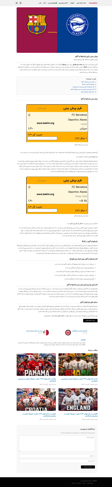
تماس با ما (78, 483)
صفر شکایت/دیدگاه (78, 60)
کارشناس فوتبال (52, 384)
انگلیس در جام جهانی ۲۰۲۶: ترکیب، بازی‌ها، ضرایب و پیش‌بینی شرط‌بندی (81, 415)
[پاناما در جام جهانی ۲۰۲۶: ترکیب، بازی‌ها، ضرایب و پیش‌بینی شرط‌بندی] (36, 364)
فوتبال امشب (51, 3)
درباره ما (84, 483)
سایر (40, 3)
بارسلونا (64, 65)
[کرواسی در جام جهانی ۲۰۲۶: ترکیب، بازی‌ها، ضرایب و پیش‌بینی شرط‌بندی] (36, 399)
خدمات (73, 483)
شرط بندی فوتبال (77, 65)
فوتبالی (96, 60)
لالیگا (85, 67)
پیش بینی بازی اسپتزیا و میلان (34, 332)
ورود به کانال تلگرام (90, 320)
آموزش (72, 3)
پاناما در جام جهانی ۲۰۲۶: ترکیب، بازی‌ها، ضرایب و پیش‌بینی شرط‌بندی (37, 380)
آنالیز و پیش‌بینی (63, 3)
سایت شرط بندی (81, 3)
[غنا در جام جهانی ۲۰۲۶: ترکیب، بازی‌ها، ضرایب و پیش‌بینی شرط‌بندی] (78, 364)
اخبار (44, 3)
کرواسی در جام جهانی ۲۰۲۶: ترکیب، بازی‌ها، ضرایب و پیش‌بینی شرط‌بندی (39, 415)
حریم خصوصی (90, 483)
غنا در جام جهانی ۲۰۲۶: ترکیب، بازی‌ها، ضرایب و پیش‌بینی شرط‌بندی (79, 380)
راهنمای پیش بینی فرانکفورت (79, 332)
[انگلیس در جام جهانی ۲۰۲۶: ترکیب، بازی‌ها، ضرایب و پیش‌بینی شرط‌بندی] (78, 399)
